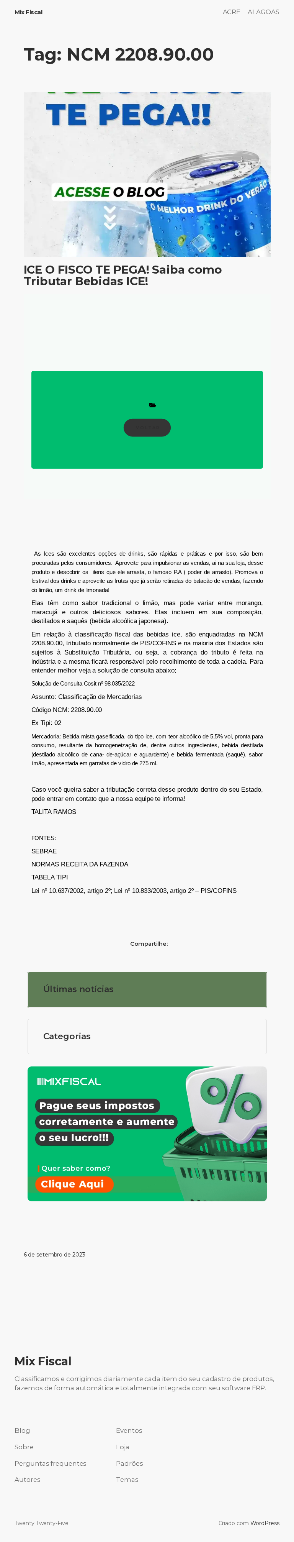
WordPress (264, 1523)
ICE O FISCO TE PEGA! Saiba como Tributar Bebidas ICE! (123, 275)
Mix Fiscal (28, 12)
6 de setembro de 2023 (54, 1254)
